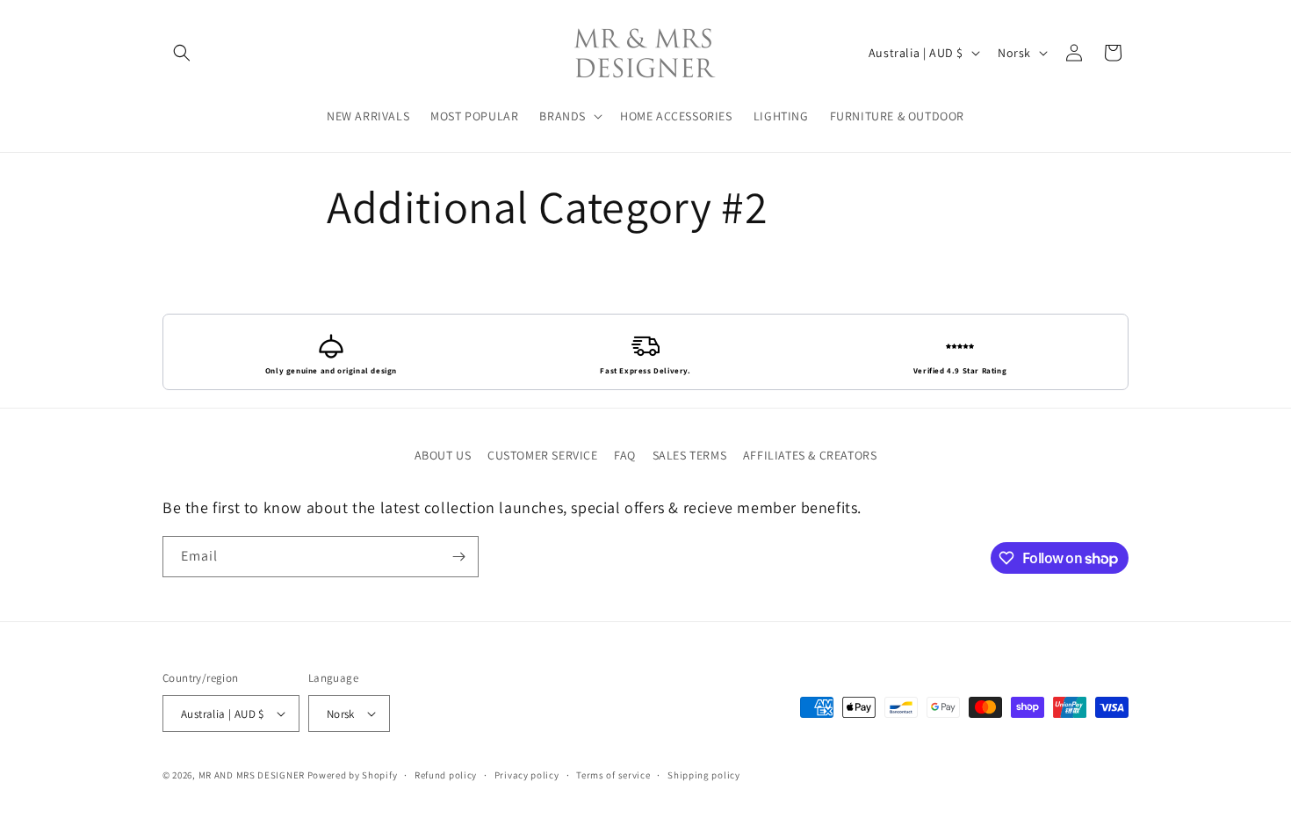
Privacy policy (526, 775)
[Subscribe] (458, 556)
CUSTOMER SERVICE (542, 455)
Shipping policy (703, 775)
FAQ (625, 455)
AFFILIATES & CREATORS (810, 455)
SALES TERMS (690, 455)
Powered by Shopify (352, 775)
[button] (181, 52)
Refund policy (446, 775)
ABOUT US (443, 455)
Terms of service (613, 775)
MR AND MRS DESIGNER (251, 775)
